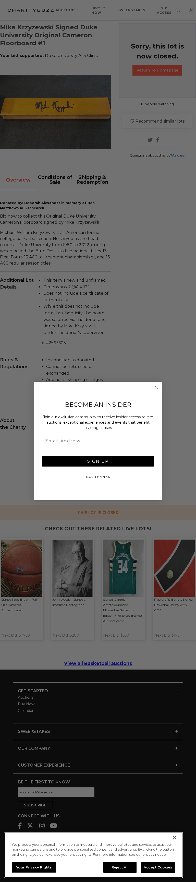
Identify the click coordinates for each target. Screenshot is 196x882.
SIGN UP (98, 461)
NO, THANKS (98, 477)
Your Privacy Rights (34, 867)
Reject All (120, 867)
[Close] (174, 837)
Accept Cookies (158, 867)
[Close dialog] (156, 387)
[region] (93, 855)
